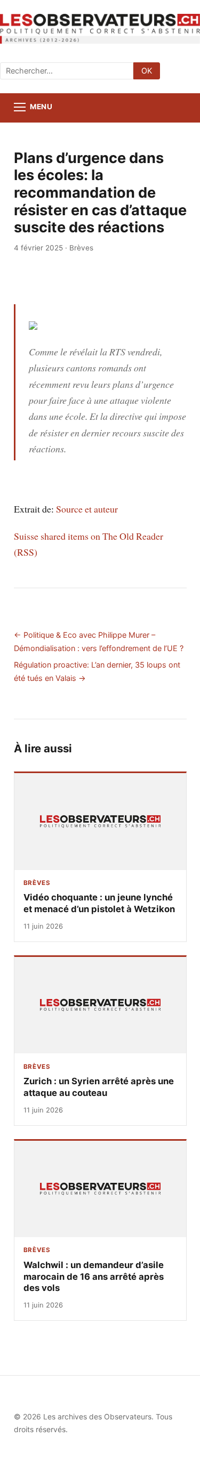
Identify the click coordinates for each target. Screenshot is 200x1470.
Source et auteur (87, 508)
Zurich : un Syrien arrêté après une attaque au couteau (98, 1087)
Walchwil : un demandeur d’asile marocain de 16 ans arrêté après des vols (93, 1276)
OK (146, 70)
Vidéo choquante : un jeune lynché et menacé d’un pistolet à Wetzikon (99, 903)
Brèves (81, 247)
